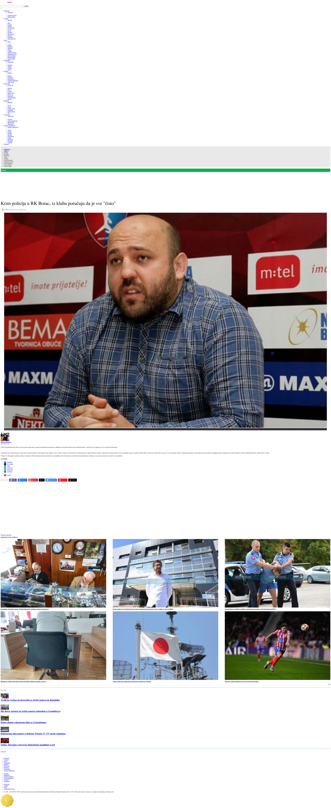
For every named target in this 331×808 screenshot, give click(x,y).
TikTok (74, 480)
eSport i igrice (8, 166)
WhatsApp (10, 469)
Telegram (9, 468)
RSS (5, 787)
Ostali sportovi (8, 163)
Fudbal (6, 152)
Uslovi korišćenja (9, 778)
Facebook (9, 462)
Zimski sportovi (8, 160)
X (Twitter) (10, 464)
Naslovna (6, 11)
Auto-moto (7, 114)
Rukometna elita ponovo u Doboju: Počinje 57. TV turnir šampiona (33, 733)
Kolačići (6, 780)
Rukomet (6, 155)
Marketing (7, 775)
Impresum (7, 781)
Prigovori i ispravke (6, 535)
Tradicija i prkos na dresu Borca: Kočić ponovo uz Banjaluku (30, 700)
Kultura (6, 71)
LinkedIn (9, 471)
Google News (52, 480)
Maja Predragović (6, 442)
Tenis (5, 157)
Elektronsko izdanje (9, 789)
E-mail (9, 475)
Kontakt (6, 773)
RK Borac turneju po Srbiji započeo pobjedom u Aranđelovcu (30, 711)
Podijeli (5, 459)
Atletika (6, 158)
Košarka (6, 154)
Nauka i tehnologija (9, 125)
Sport (5, 40)
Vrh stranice (5, 755)
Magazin (6, 100)
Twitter (6, 786)
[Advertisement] (165, 185)
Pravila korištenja (9, 776)
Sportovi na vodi (8, 161)
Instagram (34, 480)
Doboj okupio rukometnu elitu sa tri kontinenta (23, 722)
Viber (8, 466)
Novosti (6, 18)
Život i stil (7, 83)
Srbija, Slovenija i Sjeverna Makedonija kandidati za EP (28, 745)
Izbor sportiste (8, 165)
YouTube (64, 480)
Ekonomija (7, 60)
